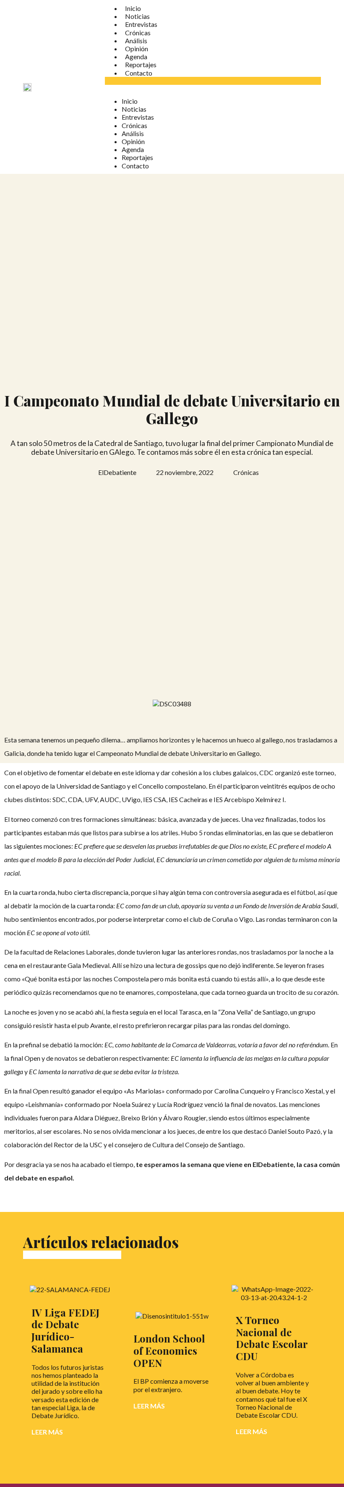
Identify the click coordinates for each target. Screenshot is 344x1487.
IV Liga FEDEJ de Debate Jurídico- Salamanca (65, 1330)
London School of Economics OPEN (169, 1350)
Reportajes (140, 64)
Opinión (136, 48)
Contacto (138, 73)
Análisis (136, 41)
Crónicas (138, 33)
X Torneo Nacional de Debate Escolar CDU (272, 1338)
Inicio (133, 8)
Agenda (136, 56)
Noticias (137, 16)
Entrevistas (141, 24)
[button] (213, 81)
